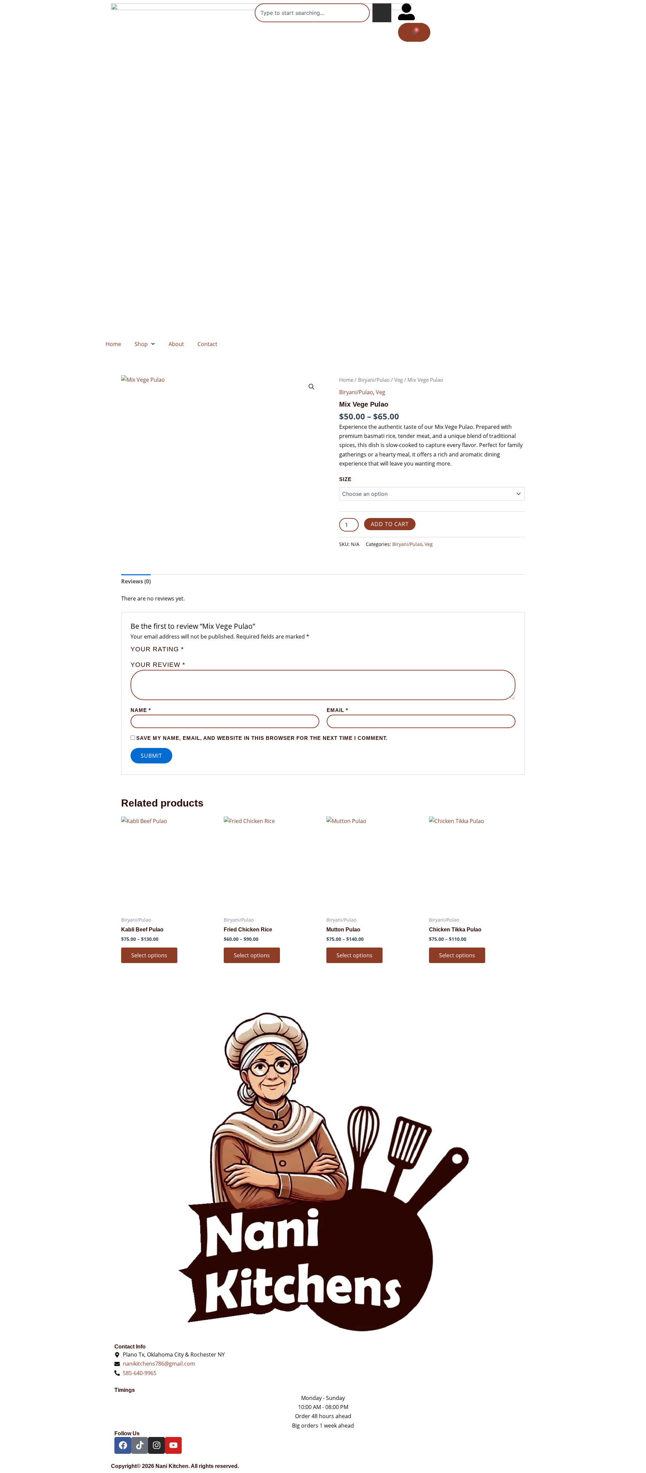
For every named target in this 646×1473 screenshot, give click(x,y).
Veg (398, 379)
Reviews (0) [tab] (136, 581)
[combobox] (312, 12)
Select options (149, 955)
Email (337, 710)
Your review (158, 664)
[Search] (381, 12)
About (176, 344)
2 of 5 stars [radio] (198, 652)
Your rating (157, 649)
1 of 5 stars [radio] (190, 652)
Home (113, 344)
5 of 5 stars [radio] (221, 652)
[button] (312, 387)
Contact (207, 344)
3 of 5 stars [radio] (206, 652)
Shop (141, 344)
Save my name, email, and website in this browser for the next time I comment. (262, 738)
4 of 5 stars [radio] (213, 652)
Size (345, 479)
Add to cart (390, 524)
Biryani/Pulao (374, 379)
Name (141, 710)
